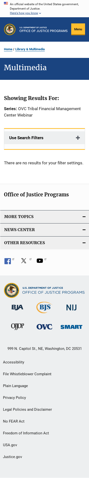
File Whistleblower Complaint (27, 374)
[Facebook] (9, 262)
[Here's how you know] (44, 8)
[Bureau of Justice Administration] (17, 311)
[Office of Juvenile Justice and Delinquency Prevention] (17, 331)
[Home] (43, 29)
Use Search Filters (26, 137)
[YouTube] (41, 262)
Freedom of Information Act (26, 433)
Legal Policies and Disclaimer (27, 409)
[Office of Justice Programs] (10, 29)
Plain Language (15, 386)
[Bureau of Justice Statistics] (44, 314)
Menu (78, 29)
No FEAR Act (13, 421)
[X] (25, 262)
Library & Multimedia (30, 49)
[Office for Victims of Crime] (44, 330)
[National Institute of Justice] (71, 311)
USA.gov (10, 445)
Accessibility (13, 362)
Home (8, 49)
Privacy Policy (14, 397)
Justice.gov (12, 457)
